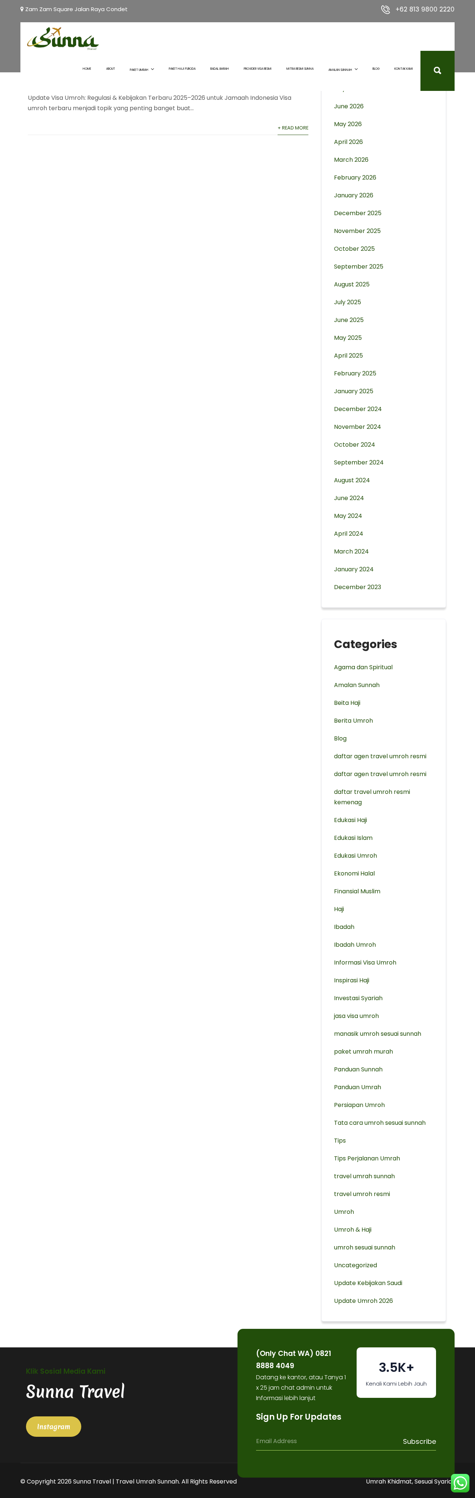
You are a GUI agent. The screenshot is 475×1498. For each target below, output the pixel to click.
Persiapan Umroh (359, 1105)
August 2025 (352, 284)
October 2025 (354, 248)
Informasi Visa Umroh (365, 962)
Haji (339, 909)
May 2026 (348, 124)
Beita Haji (347, 703)
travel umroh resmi (362, 1194)
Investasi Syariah (358, 998)
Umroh (344, 1212)
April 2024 (348, 533)
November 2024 (357, 427)
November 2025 (357, 231)
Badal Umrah (219, 69)
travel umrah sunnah (364, 1176)
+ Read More (293, 128)
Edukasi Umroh (355, 855)
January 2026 (353, 195)
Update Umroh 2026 (363, 1301)
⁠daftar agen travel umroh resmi (380, 774)
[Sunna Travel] (63, 38)
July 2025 (347, 302)
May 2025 (348, 338)
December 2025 (357, 213)
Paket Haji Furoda (182, 69)
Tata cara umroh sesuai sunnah (380, 1122)
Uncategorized (355, 1265)
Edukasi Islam (353, 838)
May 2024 (348, 516)
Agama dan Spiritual (363, 667)
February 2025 (355, 373)
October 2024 (354, 444)
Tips (340, 1140)
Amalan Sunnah (340, 70)
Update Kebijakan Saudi (368, 1283)
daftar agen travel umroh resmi (380, 756)
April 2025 (348, 355)
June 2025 (349, 320)
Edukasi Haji (350, 820)
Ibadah (344, 927)
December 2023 (357, 587)
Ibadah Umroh (355, 944)
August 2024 (352, 480)
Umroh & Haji (352, 1229)
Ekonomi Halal (354, 873)
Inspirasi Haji (351, 980)
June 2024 (349, 498)
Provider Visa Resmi (258, 69)
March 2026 (351, 159)
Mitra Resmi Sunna (300, 69)
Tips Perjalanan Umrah (367, 1158)
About (110, 69)
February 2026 (355, 177)
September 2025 (358, 266)
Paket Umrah (139, 70)
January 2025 (353, 391)
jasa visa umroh (356, 1016)
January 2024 (354, 569)
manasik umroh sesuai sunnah (377, 1033)
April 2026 (348, 142)
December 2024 (358, 409)
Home (87, 69)
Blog (376, 69)
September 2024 (359, 462)
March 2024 (351, 551)
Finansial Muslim (357, 891)
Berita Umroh (353, 720)
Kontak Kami (403, 69)
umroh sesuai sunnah (364, 1247)
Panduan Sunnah (358, 1069)
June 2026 (349, 106)
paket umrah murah (363, 1051)
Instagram (53, 1426)
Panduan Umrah (357, 1087)
